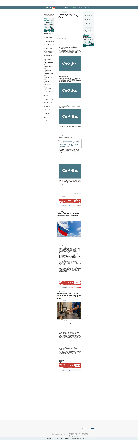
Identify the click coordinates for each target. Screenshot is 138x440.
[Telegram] (65, 218)
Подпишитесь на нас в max (77, 193)
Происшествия (54, 423)
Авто (61, 423)
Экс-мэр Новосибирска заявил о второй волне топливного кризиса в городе (49, 45)
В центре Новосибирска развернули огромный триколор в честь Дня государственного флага (48, 66)
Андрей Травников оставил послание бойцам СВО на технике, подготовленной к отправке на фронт (49, 34)
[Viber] (64, 219)
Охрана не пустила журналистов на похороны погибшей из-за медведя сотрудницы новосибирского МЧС (48, 48)
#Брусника (62, 191)
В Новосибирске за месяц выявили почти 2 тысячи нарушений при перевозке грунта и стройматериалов (49, 117)
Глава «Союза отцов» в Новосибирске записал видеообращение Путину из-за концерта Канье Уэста (49, 95)
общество (63, 209)
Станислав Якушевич (64, 196)
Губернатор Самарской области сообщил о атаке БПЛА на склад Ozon (49, 109)
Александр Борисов (64, 278)
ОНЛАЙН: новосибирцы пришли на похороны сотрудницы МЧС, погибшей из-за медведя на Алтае (49, 113)
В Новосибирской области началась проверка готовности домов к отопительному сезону (48, 38)
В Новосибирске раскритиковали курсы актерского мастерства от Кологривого (49, 56)
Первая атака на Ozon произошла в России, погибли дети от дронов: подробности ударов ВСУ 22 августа (49, 52)
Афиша (70, 423)
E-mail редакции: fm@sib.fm (85, 434)
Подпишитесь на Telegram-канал (69, 39)
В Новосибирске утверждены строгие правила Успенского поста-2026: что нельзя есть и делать (48, 74)
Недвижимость (80, 423)
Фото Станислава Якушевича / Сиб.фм (61, 38)
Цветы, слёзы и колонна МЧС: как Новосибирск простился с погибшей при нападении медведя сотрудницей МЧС (49, 99)
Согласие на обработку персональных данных (74, 436)
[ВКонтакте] (61, 219)
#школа (60, 191)
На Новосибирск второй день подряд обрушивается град (48, 81)
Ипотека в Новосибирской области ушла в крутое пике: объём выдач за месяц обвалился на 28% (49, 15)
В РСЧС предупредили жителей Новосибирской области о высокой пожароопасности (48, 84)
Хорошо (89, 438)
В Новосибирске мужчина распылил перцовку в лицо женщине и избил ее (48, 88)
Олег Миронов (64, 360)
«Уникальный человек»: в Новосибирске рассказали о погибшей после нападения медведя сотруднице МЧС (49, 106)
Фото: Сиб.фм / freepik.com (60, 319)
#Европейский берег (66, 191)
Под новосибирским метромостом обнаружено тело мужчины (48, 59)
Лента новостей (46, 11)
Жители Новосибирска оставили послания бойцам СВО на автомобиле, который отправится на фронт (49, 63)
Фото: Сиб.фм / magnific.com (60, 237)
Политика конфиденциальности (72, 435)
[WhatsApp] (63, 219)
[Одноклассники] (62, 219)
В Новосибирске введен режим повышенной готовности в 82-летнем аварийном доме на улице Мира (48, 77)
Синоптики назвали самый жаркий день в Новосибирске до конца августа (49, 41)
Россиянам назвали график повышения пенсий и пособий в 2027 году (49, 70)
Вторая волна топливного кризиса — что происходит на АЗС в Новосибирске (49, 91)
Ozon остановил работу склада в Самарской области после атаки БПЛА (48, 102)
